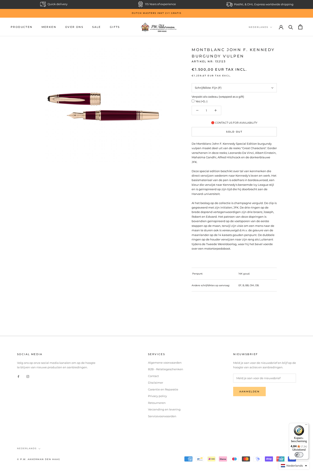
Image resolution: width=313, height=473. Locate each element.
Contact (153, 376)
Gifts (115, 27)
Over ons (74, 27)
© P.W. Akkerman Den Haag (38, 459)
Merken (49, 27)
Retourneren (157, 402)
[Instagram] (27, 376)
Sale (96, 27)
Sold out (234, 131)
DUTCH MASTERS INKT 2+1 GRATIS (156, 13)
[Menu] (306, 425)
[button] (294, 466)
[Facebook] (18, 376)
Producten (22, 27)
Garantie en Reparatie (163, 389)
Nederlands (258, 27)
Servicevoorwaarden (162, 416)
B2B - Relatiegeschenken (165, 369)
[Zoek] (291, 27)
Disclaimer (155, 382)
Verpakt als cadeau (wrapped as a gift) (218, 96)
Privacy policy (157, 396)
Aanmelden (249, 391)
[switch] (299, 454)
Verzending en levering (164, 409)
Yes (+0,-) (201, 101)
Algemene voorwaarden (165, 362)
